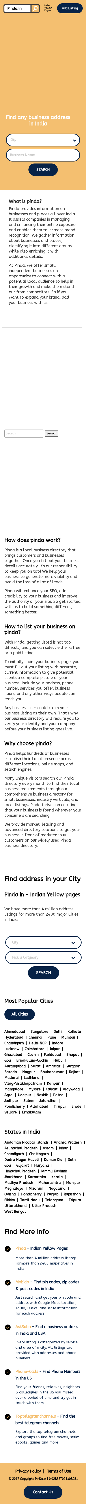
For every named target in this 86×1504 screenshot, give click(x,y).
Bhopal (72, 1055)
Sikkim (9, 1200)
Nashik (42, 1095)
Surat (36, 1066)
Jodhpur (11, 1101)
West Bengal (15, 1211)
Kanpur (53, 1083)
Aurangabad (15, 1066)
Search (43, 169)
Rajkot (74, 1072)
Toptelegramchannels (35, 1416)
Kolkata (74, 1031)
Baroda (10, 1072)
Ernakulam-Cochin (32, 1060)
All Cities (19, 1014)
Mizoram (36, 1188)
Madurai (11, 1078)
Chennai (35, 1037)
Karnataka (37, 1177)
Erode (76, 1106)
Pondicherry (14, 1106)
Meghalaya (13, 1188)
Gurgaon (73, 1066)
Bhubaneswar (52, 1072)
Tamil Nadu (30, 1200)
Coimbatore (34, 1049)
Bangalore (39, 1031)
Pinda (20, 1248)
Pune (51, 1037)
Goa (7, 1060)
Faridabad (52, 1055)
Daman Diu (53, 1160)
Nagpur (28, 1072)
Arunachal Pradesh (20, 1148)
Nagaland (57, 1188)
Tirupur (60, 1106)
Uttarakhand (15, 1206)
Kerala (57, 1177)
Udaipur (24, 1095)
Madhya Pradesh (18, 1183)
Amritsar (53, 1066)
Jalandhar (48, 1101)
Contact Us (43, 1492)
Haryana (41, 1165)
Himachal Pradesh (20, 1171)
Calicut (52, 1089)
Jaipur (55, 1049)
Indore (57, 1043)
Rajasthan (72, 1194)
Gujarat (22, 1165)
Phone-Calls (26, 1371)
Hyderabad (13, 1037)
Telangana (54, 1200)
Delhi (58, 1031)
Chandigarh (14, 1043)
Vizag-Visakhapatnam (23, 1083)
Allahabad (39, 1106)
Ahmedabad (14, 1031)
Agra (8, 1095)
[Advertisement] (43, 60)
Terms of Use (59, 1471)
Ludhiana (31, 1078)
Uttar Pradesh (44, 1206)
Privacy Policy (28, 1471)
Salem (29, 1101)
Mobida (22, 1282)
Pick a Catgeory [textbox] (25, 957)
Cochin (33, 1055)
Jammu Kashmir (54, 1171)
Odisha (10, 1194)
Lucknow (11, 1049)
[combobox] (41, 140)
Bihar (63, 1148)
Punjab (52, 1194)
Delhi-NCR (38, 1043)
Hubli (57, 1060)
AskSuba (23, 1326)
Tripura (75, 1200)
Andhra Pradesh (68, 1142)
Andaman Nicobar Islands (26, 1142)
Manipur (73, 1183)
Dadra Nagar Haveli (21, 1160)
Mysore (34, 1089)
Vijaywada (71, 1089)
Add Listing (70, 8)
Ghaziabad (13, 1055)
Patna (58, 1095)
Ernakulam (31, 1112)
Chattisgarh (39, 1154)
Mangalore (13, 1089)
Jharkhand (13, 1177)
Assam (48, 1148)
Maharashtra (49, 1183)
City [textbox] (13, 140)
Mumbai (68, 1037)
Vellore (10, 1112)
